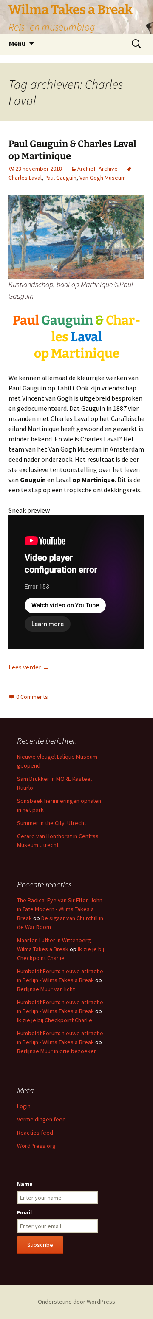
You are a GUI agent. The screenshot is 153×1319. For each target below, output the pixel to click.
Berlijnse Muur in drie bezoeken (57, 1051)
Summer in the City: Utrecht (51, 823)
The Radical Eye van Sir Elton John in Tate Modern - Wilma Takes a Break (59, 909)
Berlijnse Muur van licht (46, 989)
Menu (17, 43)
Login (24, 1106)
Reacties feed (35, 1132)
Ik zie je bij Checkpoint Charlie (54, 1020)
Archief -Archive (97, 168)
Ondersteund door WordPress (76, 1301)
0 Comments (32, 696)
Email (24, 1212)
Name (25, 1184)
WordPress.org (36, 1146)
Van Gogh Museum (102, 177)
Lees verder (28, 667)
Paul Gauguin (60, 177)
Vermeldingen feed (41, 1119)
